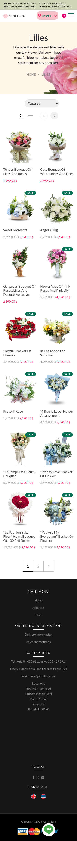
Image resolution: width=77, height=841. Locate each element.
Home (31, 74)
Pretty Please (13, 411)
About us (38, 607)
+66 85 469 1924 (55, 661)
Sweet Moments (15, 230)
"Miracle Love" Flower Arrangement (56, 413)
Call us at (53, 3)
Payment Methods (38, 642)
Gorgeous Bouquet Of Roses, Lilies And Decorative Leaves (19, 290)
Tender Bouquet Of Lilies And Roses (17, 171)
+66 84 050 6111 (28, 661)
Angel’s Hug (49, 230)
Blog (38, 615)
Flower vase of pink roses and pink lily (55, 288)
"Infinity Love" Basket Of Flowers (56, 474)
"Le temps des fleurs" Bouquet (19, 474)
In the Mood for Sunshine (52, 353)
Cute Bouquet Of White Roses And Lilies (56, 171)
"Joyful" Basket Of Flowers (17, 353)
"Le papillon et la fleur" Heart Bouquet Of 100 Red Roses (19, 536)
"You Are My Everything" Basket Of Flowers (56, 536)
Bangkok (47, 15)
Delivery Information (38, 634)
